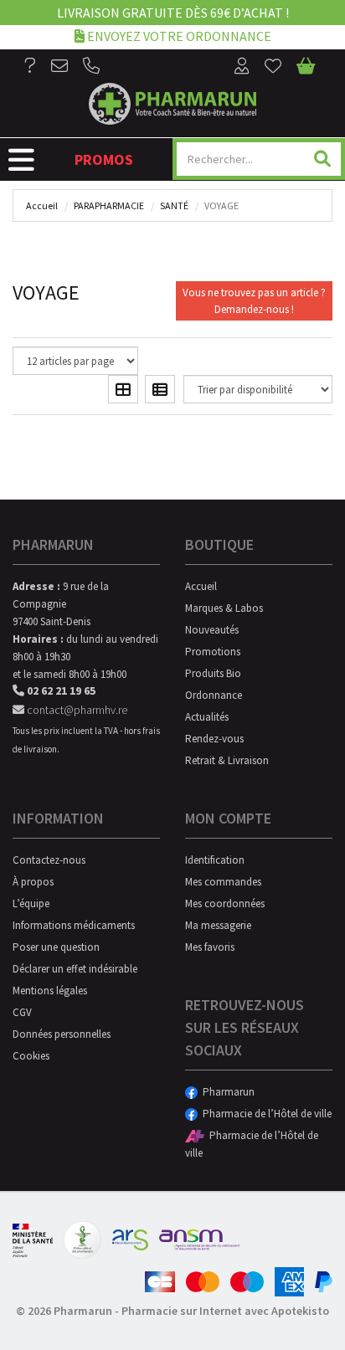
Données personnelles (62, 1034)
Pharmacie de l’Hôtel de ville (265, 1113)
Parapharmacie (109, 205)
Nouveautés (212, 630)
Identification (215, 860)
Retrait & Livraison (227, 760)
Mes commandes (223, 882)
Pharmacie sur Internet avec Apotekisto (225, 1310)
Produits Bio (213, 673)
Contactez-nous (49, 860)
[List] (160, 389)
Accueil (42, 205)
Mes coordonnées (225, 903)
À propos (33, 882)
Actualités (207, 717)
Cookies (31, 1056)
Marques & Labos (224, 608)
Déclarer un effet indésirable (75, 969)
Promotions (212, 651)
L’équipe (31, 903)
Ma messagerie (218, 925)
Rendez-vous (214, 738)
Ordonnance (213, 695)
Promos (104, 159)
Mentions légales (50, 990)
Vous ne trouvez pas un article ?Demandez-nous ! (254, 300)
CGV (22, 1012)
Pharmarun (226, 1092)
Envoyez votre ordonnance (178, 36)
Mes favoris (209, 947)
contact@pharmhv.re (75, 709)
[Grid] (123, 389)
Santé (174, 205)
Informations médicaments (74, 925)
